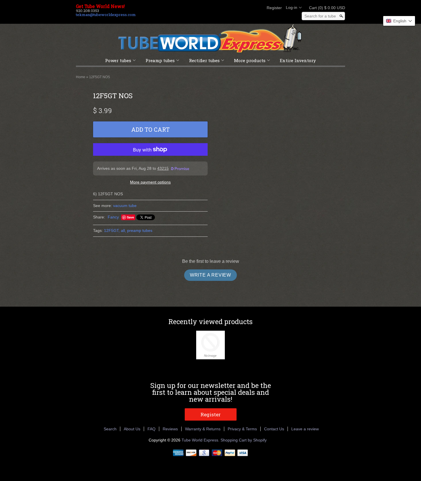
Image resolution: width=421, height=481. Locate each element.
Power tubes (118, 60)
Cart (325, 7)
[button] (399, 21)
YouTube (258, 8)
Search (110, 429)
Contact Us (274, 429)
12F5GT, (112, 230)
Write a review (210, 275)
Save (130, 217)
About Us (132, 429)
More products (249, 60)
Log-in (291, 7)
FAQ (151, 429)
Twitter (239, 8)
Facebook (229, 8)
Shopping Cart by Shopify (244, 440)
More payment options (150, 182)
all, (123, 230)
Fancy (113, 217)
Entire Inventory (298, 60)
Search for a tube (320, 16)
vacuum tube (125, 205)
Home (80, 77)
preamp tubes (139, 230)
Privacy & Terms (242, 429)
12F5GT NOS (99, 77)
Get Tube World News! (100, 6)
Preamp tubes (160, 60)
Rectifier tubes (204, 60)
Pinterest (248, 8)
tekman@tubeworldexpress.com (106, 14)
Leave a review (305, 429)
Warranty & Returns (203, 429)
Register (274, 7)
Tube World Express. (201, 440)
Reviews (170, 429)
